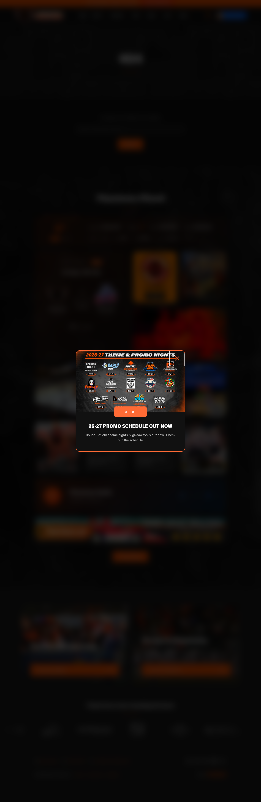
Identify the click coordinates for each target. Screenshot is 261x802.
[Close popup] (177, 358)
